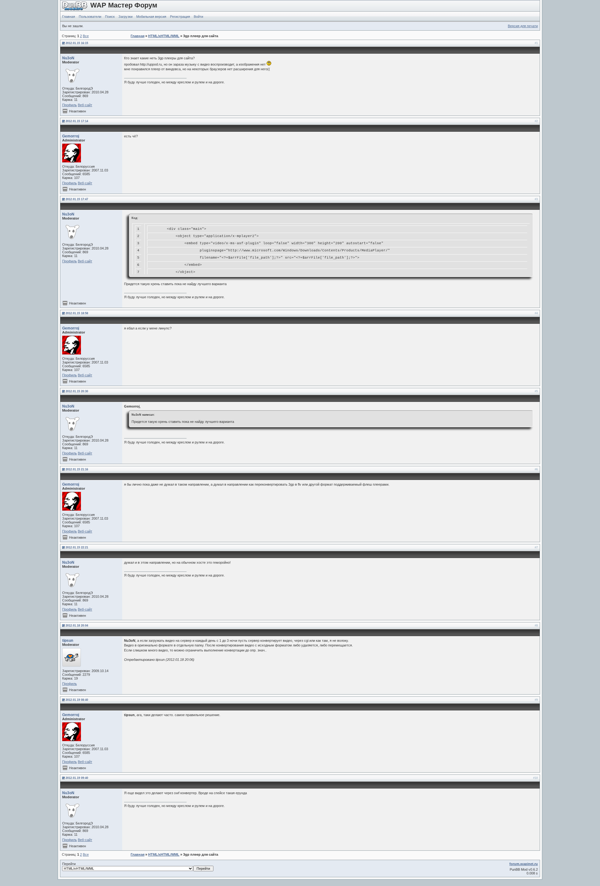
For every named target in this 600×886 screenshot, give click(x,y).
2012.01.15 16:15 (77, 43)
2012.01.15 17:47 (77, 199)
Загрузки (125, 16)
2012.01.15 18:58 (77, 313)
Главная (68, 16)
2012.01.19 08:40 (77, 699)
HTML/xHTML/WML (163, 36)
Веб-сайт (85, 105)
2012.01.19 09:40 (77, 778)
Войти (198, 16)
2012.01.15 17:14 (77, 121)
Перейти (69, 864)
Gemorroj (70, 136)
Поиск (110, 16)
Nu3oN (68, 58)
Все (86, 36)
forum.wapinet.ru (523, 864)
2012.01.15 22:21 (77, 547)
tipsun (67, 640)
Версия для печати (523, 26)
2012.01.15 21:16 (77, 469)
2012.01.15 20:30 (77, 391)
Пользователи (90, 16)
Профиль (69, 105)
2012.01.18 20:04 (77, 625)
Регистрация (180, 16)
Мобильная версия (151, 16)
